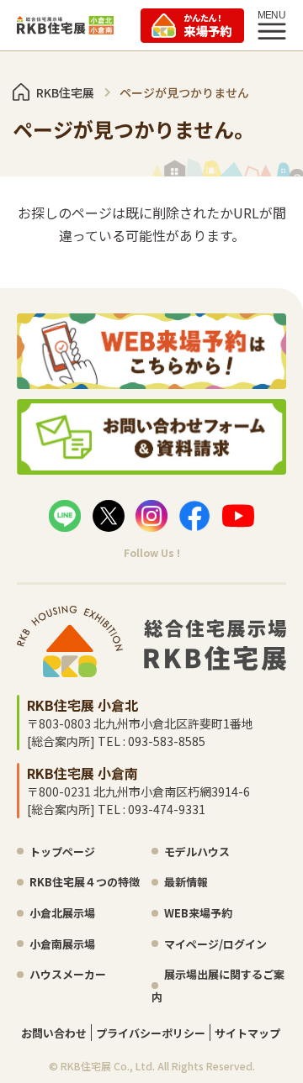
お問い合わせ (54, 1033)
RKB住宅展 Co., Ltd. (108, 1066)
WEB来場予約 (198, 913)
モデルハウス (197, 852)
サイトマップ (247, 1033)
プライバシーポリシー (150, 1033)
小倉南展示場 (62, 944)
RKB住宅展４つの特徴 (84, 882)
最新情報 (186, 882)
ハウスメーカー (67, 974)
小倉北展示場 (62, 913)
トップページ (62, 852)
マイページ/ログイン (215, 944)
